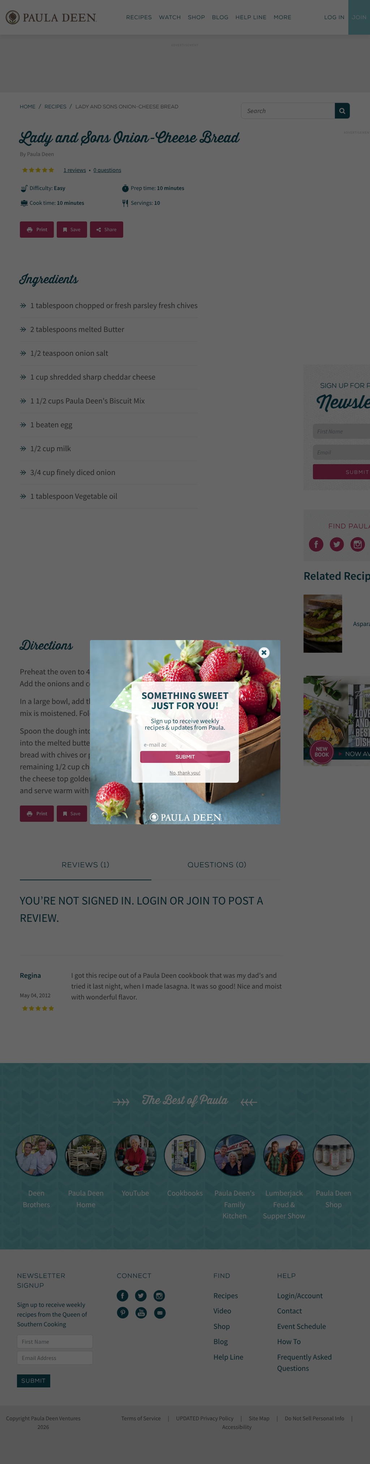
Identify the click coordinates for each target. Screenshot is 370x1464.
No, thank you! (184, 772)
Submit (185, 757)
